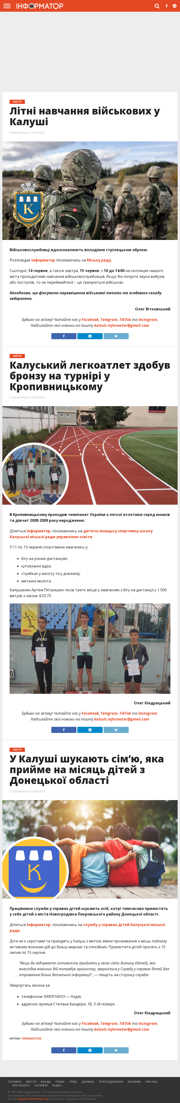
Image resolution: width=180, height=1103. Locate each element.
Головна (14, 1081)
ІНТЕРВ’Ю (41, 1085)
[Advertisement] (90, 53)
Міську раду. (99, 260)
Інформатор (43, 260)
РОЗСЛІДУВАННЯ (111, 1081)
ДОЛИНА (88, 1081)
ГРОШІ (60, 1081)
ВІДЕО (56, 1085)
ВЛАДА (46, 1081)
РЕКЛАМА (134, 1081)
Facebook (90, 319)
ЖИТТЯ (31, 1081)
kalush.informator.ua (33, 1098)
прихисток (31, 1038)
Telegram (109, 319)
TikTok (125, 319)
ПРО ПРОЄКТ (21, 1085)
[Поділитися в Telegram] (90, 335)
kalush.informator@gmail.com (121, 325)
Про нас (152, 1081)
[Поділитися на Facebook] (63, 335)
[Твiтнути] (116, 335)
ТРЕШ (73, 1081)
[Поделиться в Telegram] (90, 728)
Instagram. (148, 319)
